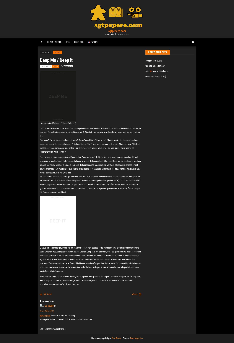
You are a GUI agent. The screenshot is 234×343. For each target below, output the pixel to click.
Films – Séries (54, 42)
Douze (135, 294)
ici (151, 71)
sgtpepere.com (117, 31)
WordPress (116, 338)
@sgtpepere (45, 315)
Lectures (79, 42)
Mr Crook (47, 294)
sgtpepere (68, 66)
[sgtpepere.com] (41, 42)
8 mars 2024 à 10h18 (47, 311)
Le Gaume (49, 306)
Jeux (68, 42)
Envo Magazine (136, 338)
